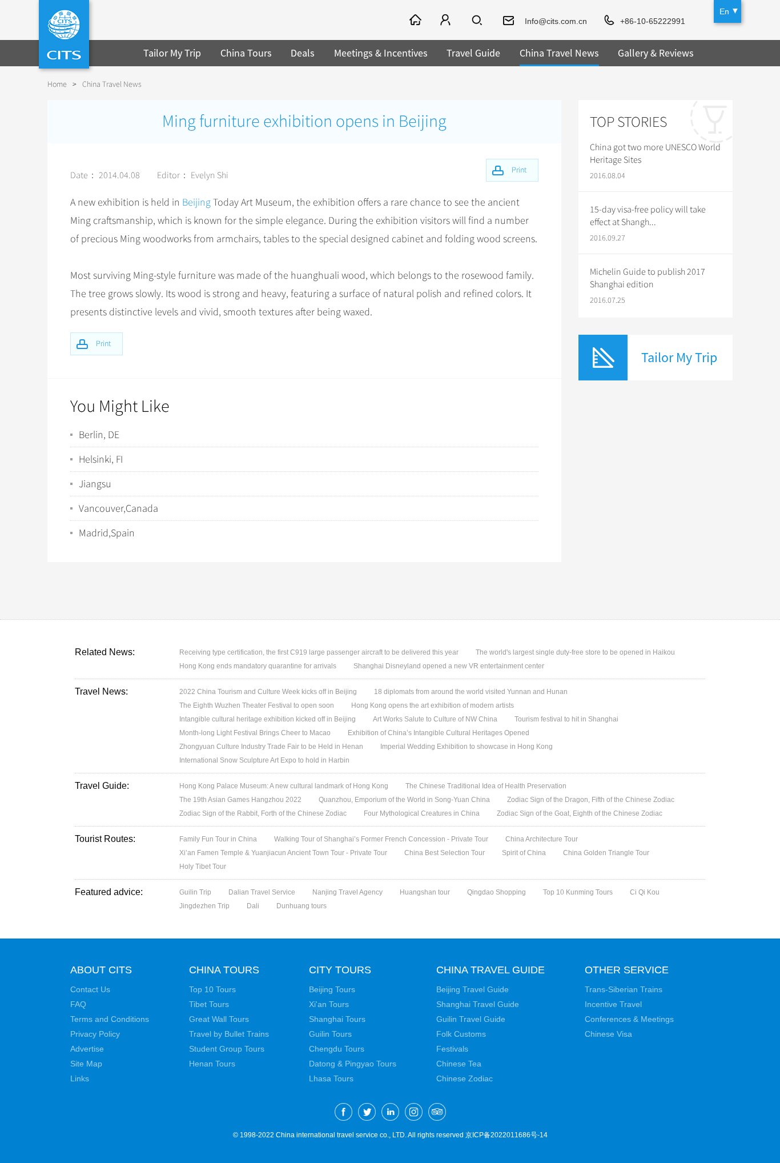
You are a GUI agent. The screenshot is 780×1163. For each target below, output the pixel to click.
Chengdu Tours (336, 1048)
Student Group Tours (226, 1048)
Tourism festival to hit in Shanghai (566, 719)
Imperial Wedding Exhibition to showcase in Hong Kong (466, 747)
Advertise (87, 1048)
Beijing (196, 202)
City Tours (340, 970)
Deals (303, 52)
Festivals (452, 1048)
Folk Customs (461, 1033)
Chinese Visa (608, 1033)
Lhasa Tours (331, 1078)
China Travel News (559, 52)
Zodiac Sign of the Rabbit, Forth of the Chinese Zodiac (263, 813)
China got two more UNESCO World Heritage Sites (655, 154)
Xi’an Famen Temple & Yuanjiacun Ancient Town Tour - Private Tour (283, 853)
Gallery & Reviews (656, 52)
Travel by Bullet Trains (229, 1033)
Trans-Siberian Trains (623, 989)
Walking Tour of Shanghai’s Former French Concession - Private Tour (381, 839)
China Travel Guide (490, 970)
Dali (253, 906)
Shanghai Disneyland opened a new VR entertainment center (448, 666)
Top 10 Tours (212, 989)
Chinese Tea (458, 1063)
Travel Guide (473, 52)
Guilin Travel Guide (470, 1019)
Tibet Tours (209, 1004)
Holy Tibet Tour (202, 867)
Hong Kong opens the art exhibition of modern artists (432, 705)
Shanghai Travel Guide (477, 1004)
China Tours (246, 52)
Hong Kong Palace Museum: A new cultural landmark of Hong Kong (283, 786)
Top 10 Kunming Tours (578, 892)
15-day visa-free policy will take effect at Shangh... (648, 216)
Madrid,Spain (107, 533)
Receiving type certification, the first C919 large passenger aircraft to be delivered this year (319, 652)
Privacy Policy (95, 1033)
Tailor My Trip (172, 52)
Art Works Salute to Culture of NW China (435, 719)
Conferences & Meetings (629, 1019)
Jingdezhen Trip (204, 906)
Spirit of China (524, 853)
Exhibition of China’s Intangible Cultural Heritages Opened (438, 733)
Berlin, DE (99, 434)
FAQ (78, 1004)
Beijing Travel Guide (472, 989)
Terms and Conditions (109, 1019)
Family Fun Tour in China (218, 839)
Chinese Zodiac (464, 1078)
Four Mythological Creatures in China (422, 813)
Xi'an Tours (329, 1004)
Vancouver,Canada (118, 508)
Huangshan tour (425, 892)
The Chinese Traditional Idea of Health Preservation (485, 786)
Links (79, 1078)
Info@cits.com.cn (556, 21)
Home (57, 84)
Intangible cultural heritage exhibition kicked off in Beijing (267, 719)
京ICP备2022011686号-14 (506, 1135)
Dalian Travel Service (261, 892)
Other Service (627, 970)
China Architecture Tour (541, 839)
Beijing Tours (332, 989)
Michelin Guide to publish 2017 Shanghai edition (647, 278)
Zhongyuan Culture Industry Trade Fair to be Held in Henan (271, 747)
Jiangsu (95, 484)
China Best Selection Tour (444, 853)
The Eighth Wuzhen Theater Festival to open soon (256, 705)
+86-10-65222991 (652, 21)
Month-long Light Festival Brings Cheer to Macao (255, 733)
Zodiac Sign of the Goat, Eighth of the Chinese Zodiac (579, 813)
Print (103, 343)
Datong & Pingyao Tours (352, 1063)
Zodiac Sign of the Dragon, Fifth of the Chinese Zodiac (590, 800)
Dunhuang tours (301, 906)
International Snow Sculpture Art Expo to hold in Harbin (264, 760)
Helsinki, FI (101, 459)
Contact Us (90, 989)
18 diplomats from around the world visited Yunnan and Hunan (471, 692)
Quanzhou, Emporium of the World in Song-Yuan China (404, 800)
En (724, 11)
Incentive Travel (613, 1004)
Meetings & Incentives (381, 52)
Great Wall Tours (219, 1019)
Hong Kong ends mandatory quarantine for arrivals (257, 666)
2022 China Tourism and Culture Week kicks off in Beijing (268, 692)
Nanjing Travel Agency (347, 892)
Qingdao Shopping (496, 892)
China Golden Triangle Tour (606, 853)
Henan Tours (212, 1063)
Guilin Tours (330, 1033)
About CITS (101, 970)
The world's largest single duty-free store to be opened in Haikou (575, 652)
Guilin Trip (195, 892)
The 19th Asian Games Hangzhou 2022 (240, 800)
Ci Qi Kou (645, 892)
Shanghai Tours (337, 1019)
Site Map (86, 1063)
